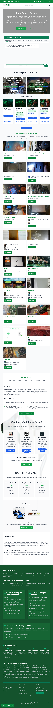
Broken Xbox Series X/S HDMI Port (13, 362)
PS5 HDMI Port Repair (7, 687)
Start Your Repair (26, 464)
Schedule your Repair (26, 527)
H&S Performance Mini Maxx (36, 174)
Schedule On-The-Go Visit (27, 451)
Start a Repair (22, 690)
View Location (14, 91)
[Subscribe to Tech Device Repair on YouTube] (49, 2)
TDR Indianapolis (44, 108)
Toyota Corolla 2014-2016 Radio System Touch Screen (39, 220)
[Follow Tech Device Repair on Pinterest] (41, 2)
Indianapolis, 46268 (29, 5)
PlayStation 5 (32, 290)
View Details (8, 158)
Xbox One (31, 338)
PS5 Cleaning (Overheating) (37, 297)
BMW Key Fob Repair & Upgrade (37, 153)
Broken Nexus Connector (11, 364)
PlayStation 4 (7, 290)
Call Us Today (40, 693)
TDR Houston (31, 108)
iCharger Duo (7, 196)
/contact (7, 41)
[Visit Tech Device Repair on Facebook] (34, 2)
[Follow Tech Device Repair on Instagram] (36, 2)
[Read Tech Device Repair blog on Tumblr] (45, 2)
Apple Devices (8, 153)
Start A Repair (21, 28)
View (8, 115)
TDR (47, 702)
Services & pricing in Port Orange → (14, 93)
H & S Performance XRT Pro (12, 174)
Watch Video (32, 28)
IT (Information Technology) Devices (38, 196)
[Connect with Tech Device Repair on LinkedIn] (38, 2)
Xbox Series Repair (7, 691)
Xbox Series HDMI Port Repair (9, 688)
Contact (22, 703)
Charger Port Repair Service (12, 249)
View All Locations (26, 128)
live (18, 1)
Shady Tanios (38, 702)
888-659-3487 (10, 1)
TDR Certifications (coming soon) (26, 695)
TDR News (21, 687)
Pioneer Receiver (33, 268)
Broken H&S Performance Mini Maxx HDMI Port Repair (40, 177)
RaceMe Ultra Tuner (9, 316)
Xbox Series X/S (8, 359)
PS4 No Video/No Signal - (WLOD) (13, 293)
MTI (32, 703)
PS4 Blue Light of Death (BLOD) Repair (14, 297)
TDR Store (21, 691)
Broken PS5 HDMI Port (35, 293)
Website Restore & (9, 338)
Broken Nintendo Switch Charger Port (14, 271)
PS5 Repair (5, 690)
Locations (21, 688)
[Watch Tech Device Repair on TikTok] (43, 2)
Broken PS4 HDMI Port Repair (12, 295)
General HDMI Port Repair (12, 244)
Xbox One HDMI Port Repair (37, 340)
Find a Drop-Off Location (43, 449)
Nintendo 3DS (32, 242)
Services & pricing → (8, 122)
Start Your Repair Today (26, 413)
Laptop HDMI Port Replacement (13, 247)
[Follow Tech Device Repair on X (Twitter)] (47, 2)
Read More (6, 558)
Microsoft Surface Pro (10, 217)
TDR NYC (5, 108)
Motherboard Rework (10, 242)
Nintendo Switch (8, 268)
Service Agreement (23, 693)
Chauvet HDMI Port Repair (36, 222)
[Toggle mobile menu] (49, 5)
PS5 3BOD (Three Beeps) (36, 295)
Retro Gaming (32, 316)
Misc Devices (32, 217)
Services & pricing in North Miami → (38, 91)
